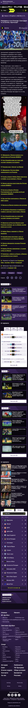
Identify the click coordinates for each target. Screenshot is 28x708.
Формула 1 (18, 649)
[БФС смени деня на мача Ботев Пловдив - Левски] (13, 448)
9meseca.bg (19, 682)
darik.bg (13, 476)
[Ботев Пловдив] (11, 7)
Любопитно (18, 665)
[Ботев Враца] (21, 7)
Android (10, 268)
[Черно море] (19, 7)
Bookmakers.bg (5, 599)
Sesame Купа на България (9, 619)
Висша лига (5, 628)
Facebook (21, 260)
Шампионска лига (12, 341)
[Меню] (1, 10)
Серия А (17, 630)
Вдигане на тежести (20, 651)
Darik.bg (8, 682)
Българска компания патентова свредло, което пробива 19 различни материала (17, 495)
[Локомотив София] (27, 7)
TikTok (12, 262)
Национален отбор (20, 619)
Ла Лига (8, 334)
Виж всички (13, 365)
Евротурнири (6, 621)
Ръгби (16, 661)
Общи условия (19, 670)
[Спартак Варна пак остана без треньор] (13, 431)
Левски (3, 272)
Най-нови (4, 371)
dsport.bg (7, 28)
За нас (3, 675)
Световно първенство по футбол (9, 637)
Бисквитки (18, 673)
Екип (3, 667)
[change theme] (25, 10)
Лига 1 (4, 632)
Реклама (17, 675)
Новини (4, 612)
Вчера (7, 329)
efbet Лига (19, 15)
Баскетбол (18, 646)
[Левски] (3, 7)
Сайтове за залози (6, 597)
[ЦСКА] (5, 7)
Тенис (4, 649)
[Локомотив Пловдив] (25, 7)
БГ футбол (12, 15)
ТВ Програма (19, 667)
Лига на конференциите (13, 359)
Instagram (19, 262)
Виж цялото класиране (13, 587)
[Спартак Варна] (15, 7)
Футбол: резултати (6, 601)
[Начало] (3, 15)
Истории (4, 665)
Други (16, 639)
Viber (2, 262)
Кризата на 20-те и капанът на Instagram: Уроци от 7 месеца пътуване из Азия (18, 487)
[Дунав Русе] (23, 7)
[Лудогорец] (1, 7)
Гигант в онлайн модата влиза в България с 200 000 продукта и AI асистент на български (19, 467)
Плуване (17, 657)
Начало (6, 15)
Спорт (3, 644)
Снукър (4, 659)
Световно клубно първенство (7, 640)
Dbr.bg (19, 686)
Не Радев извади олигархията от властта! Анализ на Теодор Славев (18, 502)
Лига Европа (6, 634)
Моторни (17, 655)
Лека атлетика (6, 651)
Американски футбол (8, 661)
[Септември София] (13, 7)
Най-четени (5, 408)
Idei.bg (8, 686)
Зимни (4, 655)
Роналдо (19, 272)
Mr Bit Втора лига (19, 617)
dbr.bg (12, 470)
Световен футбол (8, 625)
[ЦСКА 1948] (7, 7)
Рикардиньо (11, 272)
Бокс (4, 653)
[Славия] (17, 7)
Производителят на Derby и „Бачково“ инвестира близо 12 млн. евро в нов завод (19, 480)
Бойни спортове (7, 657)
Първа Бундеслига (7, 630)
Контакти (4, 673)
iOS (15, 268)
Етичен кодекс (6, 670)
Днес (13, 329)
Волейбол (5, 646)
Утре (20, 329)
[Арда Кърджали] (9, 7)
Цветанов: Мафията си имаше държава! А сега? (19, 473)
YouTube (7, 262)
